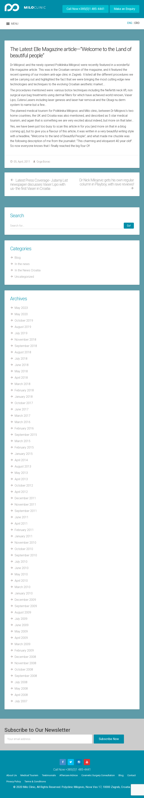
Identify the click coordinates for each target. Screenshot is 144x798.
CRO (137, 22)
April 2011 (21, 523)
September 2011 (26, 511)
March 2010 (22, 587)
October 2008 (24, 669)
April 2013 (21, 479)
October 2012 (24, 485)
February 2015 (24, 447)
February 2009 (24, 650)
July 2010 (21, 561)
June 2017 (21, 409)
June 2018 (21, 365)
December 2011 (25, 498)
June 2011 (21, 517)
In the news (22, 264)
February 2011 (24, 530)
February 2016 (24, 428)
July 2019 (21, 333)
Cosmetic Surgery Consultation (98, 775)
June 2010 (21, 568)
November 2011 (25, 504)
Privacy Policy (13, 781)
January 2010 (24, 593)
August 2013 (23, 466)
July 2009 (21, 619)
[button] (14, 23)
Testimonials (49, 775)
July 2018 (21, 358)
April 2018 (21, 377)
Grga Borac (43, 161)
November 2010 (25, 542)
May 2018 (21, 371)
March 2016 (22, 422)
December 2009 (25, 599)
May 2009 (21, 631)
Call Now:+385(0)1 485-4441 (85, 9)
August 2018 (23, 352)
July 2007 (21, 701)
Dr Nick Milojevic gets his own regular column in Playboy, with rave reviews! (106, 182)
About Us (11, 775)
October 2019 (24, 320)
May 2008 (21, 688)
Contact (131, 775)
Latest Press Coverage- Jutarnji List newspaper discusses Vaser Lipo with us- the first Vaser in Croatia (39, 184)
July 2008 (21, 682)
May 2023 (21, 308)
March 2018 (22, 384)
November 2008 (25, 663)
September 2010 (26, 555)
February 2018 (24, 390)
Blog (18, 257)
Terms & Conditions (35, 781)
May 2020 (21, 314)
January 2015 (24, 454)
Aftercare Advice (68, 775)
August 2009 (23, 612)
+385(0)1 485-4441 (78, 769)
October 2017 (24, 403)
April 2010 (21, 580)
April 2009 (21, 638)
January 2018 (24, 396)
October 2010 (24, 549)
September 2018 (26, 346)
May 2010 (21, 574)
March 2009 (22, 644)
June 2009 (21, 625)
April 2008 (21, 695)
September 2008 (26, 676)
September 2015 (26, 435)
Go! (129, 225)
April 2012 (21, 492)
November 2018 (25, 339)
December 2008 (25, 657)
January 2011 (24, 536)
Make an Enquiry (124, 9)
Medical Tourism (29, 775)
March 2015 (22, 441)
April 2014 (21, 460)
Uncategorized (24, 276)
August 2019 (23, 327)
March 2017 (22, 415)
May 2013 (21, 473)
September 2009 (26, 606)
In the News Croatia (27, 270)
